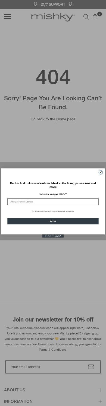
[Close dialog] (101, 172)
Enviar (53, 221)
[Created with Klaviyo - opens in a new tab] (53, 236)
